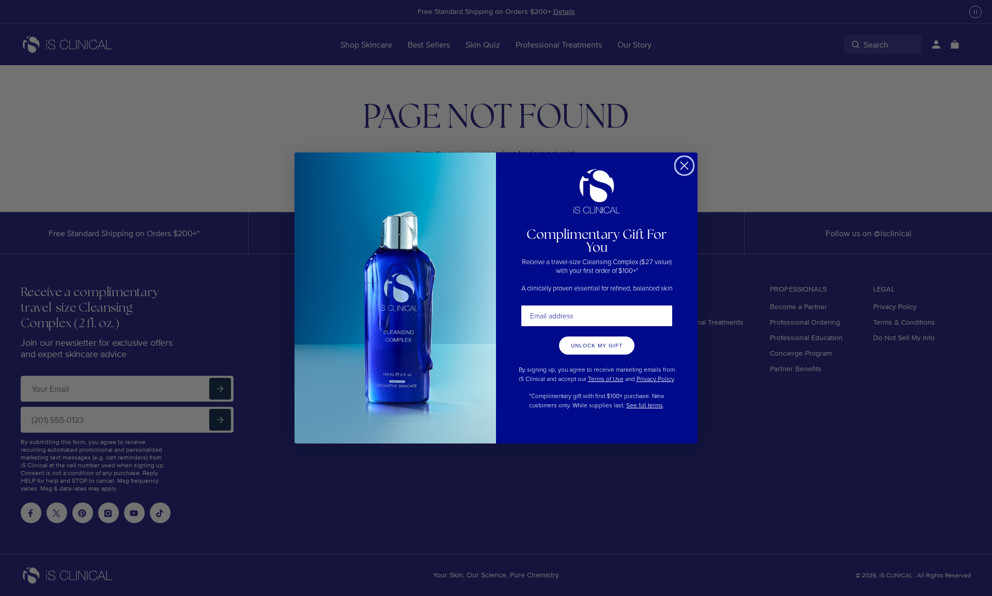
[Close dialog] (684, 166)
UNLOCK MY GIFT (597, 345)
